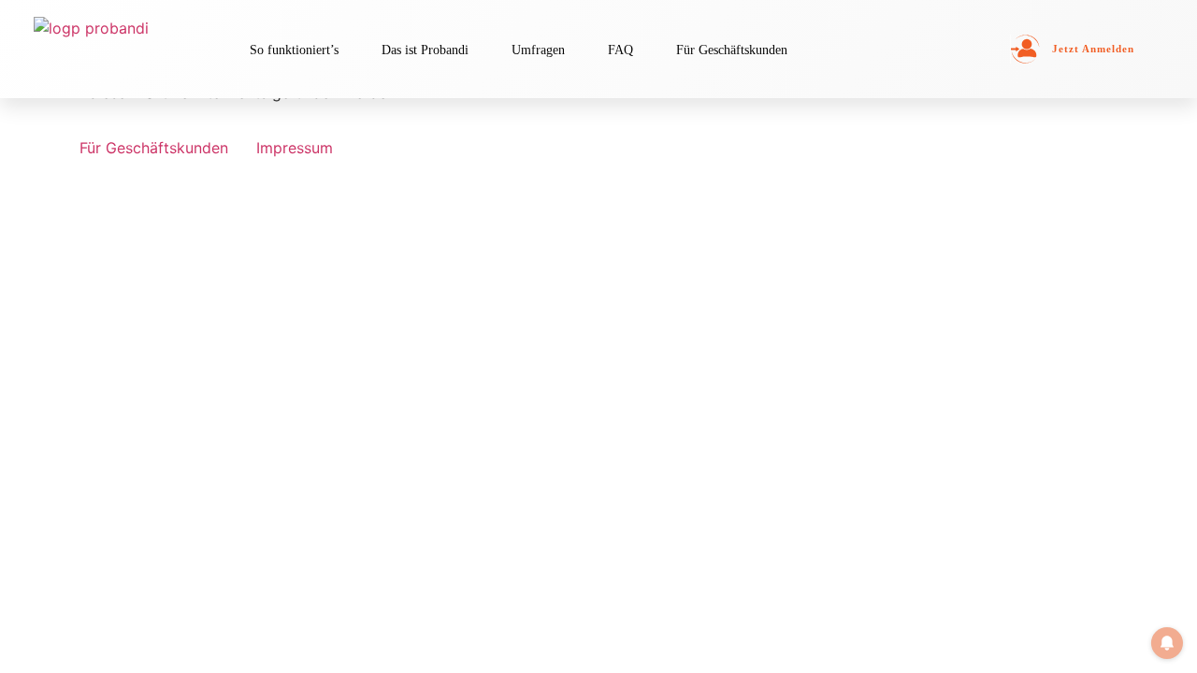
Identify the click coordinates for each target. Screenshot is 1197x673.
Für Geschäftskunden (731, 49)
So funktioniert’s (294, 49)
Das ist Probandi (425, 49)
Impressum (294, 147)
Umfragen (538, 49)
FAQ (620, 49)
